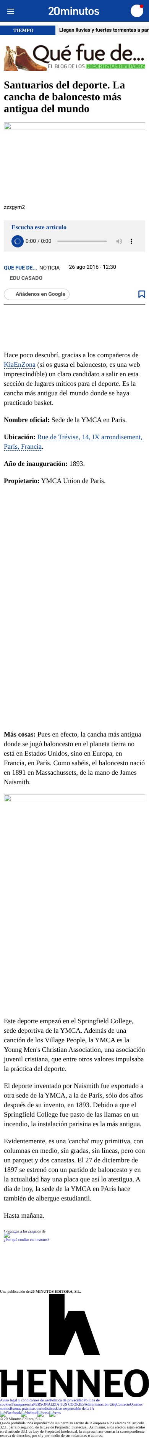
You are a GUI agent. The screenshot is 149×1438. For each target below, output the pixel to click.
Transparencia (22, 1405)
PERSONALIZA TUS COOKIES (59, 1405)
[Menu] (10, 10)
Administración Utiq (101, 1405)
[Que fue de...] (74, 57)
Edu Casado (26, 278)
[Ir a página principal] (74, 11)
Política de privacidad (66, 1400)
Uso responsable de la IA (75, 1409)
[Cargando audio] (17, 241)
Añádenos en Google (40, 294)
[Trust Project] (21, 1231)
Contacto (123, 1405)
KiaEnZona (20, 364)
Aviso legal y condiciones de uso (25, 1400)
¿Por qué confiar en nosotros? (26, 1240)
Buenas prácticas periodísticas (33, 1409)
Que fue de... (20, 268)
